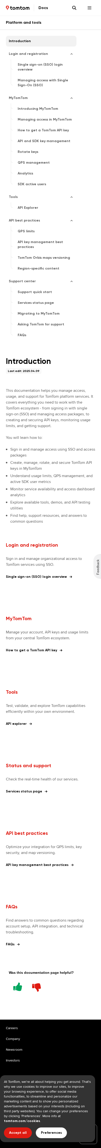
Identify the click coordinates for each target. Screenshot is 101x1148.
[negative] (36, 986)
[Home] (17, 8)
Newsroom (14, 1049)
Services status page (24, 791)
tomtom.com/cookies (22, 1121)
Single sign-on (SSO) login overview (36, 577)
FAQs (10, 944)
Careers (12, 1027)
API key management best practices (37, 865)
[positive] (17, 986)
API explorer (16, 724)
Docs (43, 7)
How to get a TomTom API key (31, 650)
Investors (13, 1060)
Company (13, 1038)
